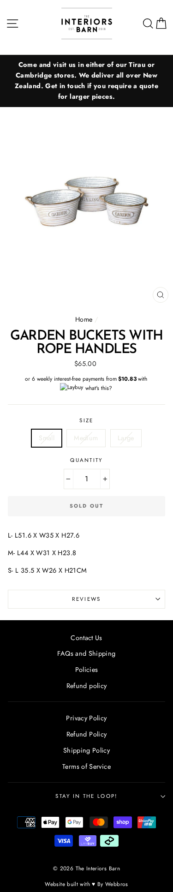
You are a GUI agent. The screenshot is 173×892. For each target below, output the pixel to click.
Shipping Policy (86, 750)
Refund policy (86, 685)
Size (86, 420)
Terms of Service (86, 766)
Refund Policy (86, 734)
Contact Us (86, 637)
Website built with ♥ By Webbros (86, 884)
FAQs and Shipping (86, 653)
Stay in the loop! (86, 796)
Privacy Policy (86, 718)
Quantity (86, 460)
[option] (86, 81)
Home (83, 319)
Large (126, 438)
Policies (86, 669)
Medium (86, 438)
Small (46, 438)
